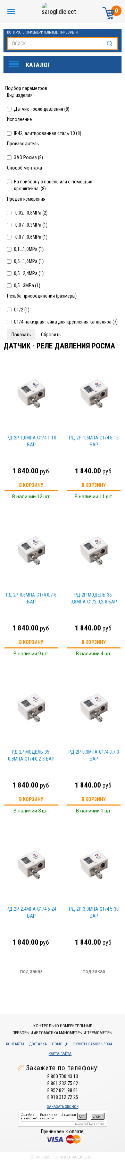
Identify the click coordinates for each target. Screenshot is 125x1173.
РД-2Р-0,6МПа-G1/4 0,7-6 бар (31, 598)
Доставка (38, 1044)
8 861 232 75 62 (62, 1083)
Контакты (15, 1044)
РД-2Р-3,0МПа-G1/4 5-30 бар (94, 912)
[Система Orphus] (62, 1117)
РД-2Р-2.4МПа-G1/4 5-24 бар (31, 912)
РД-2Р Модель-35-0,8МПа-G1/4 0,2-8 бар (31, 755)
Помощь (60, 1044)
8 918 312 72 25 (62, 1097)
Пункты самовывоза (92, 1044)
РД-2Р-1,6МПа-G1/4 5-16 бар (94, 441)
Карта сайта (60, 1054)
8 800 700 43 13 (62, 1076)
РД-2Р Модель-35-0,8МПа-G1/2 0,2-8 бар (93, 598)
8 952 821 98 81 (62, 1090)
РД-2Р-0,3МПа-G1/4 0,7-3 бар (93, 755)
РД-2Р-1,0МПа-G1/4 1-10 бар (31, 441)
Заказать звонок (62, 1106)
